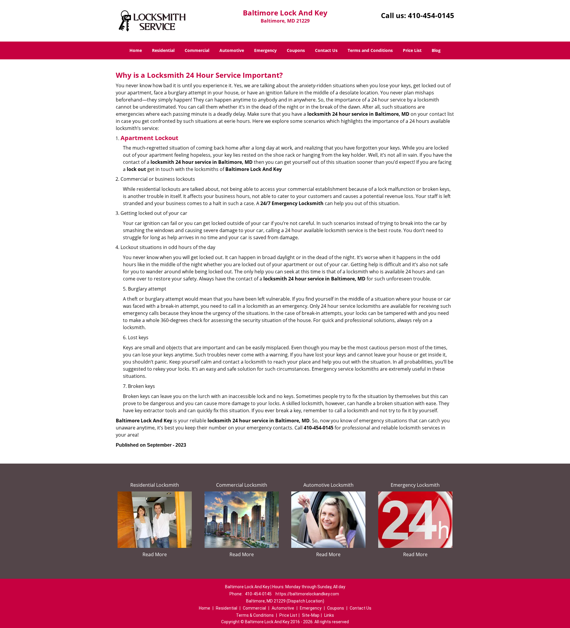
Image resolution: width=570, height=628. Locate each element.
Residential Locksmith (154, 485)
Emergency (265, 50)
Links (329, 615)
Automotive (231, 50)
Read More (154, 554)
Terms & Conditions (255, 615)
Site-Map (310, 615)
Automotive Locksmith (328, 485)
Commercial (197, 50)
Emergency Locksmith (415, 485)
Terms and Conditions (370, 50)
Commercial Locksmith (241, 485)
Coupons (296, 50)
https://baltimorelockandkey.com (307, 593)
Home (135, 50)
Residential (163, 50)
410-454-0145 (431, 15)
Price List (412, 50)
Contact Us (326, 50)
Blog (436, 50)
